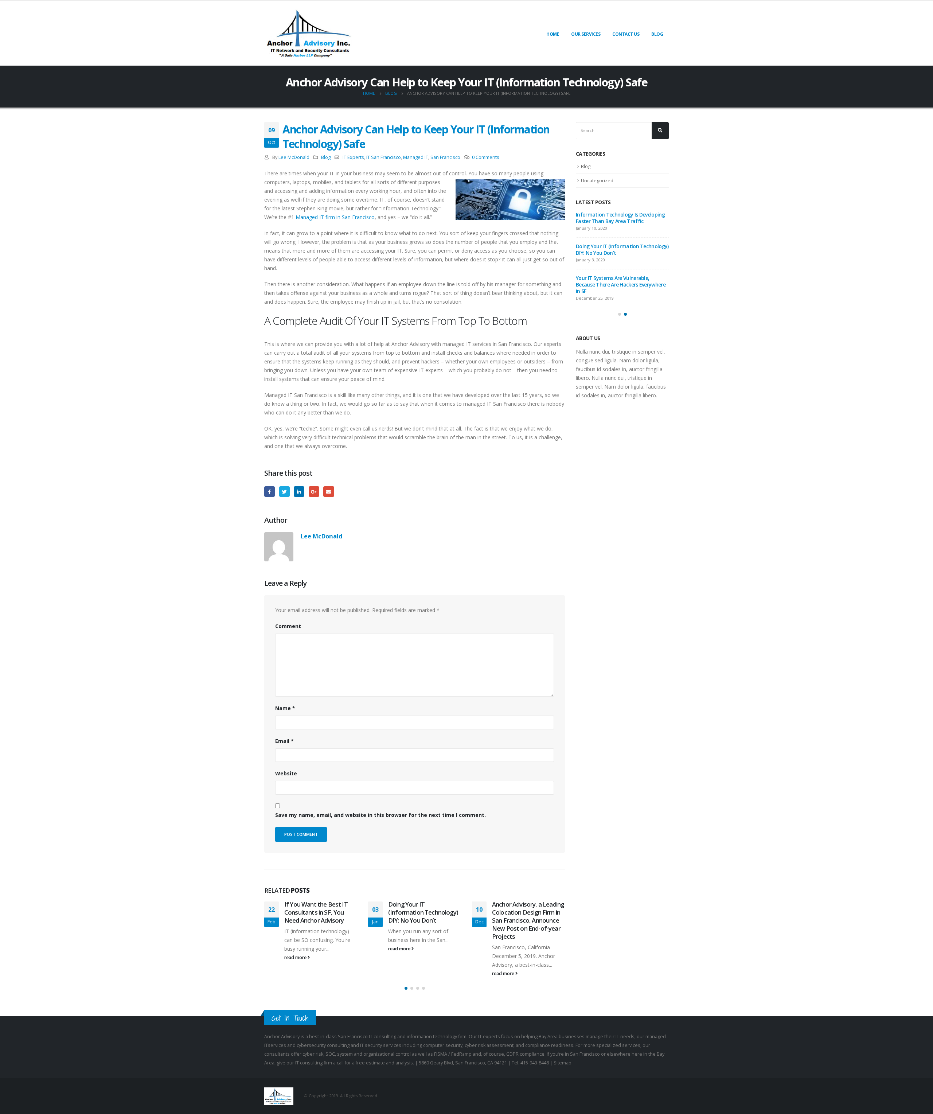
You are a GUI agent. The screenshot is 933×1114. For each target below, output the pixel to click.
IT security (371, 1045)
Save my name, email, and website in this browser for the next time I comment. (380, 814)
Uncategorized (597, 180)
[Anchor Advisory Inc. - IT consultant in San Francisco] (309, 33)
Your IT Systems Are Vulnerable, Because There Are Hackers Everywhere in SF (620, 284)
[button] (406, 988)
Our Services (585, 34)
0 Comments (485, 157)
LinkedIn (299, 491)
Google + (314, 491)
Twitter (284, 491)
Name (285, 708)
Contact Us (625, 34)
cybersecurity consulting (323, 1045)
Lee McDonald (293, 157)
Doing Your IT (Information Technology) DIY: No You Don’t (423, 912)
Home (552, 34)
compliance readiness (549, 1045)
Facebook (269, 491)
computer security (442, 1045)
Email (328, 491)
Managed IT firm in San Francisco (335, 217)
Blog (657, 34)
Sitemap (562, 1063)
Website (286, 773)
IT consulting (382, 1036)
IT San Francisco (383, 157)
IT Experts (353, 157)
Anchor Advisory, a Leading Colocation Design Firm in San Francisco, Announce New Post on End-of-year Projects (528, 920)
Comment (288, 626)
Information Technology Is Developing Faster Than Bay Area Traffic (620, 218)
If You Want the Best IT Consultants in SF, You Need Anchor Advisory (316, 912)
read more (296, 957)
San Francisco (445, 157)
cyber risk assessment (489, 1045)
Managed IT (415, 157)
